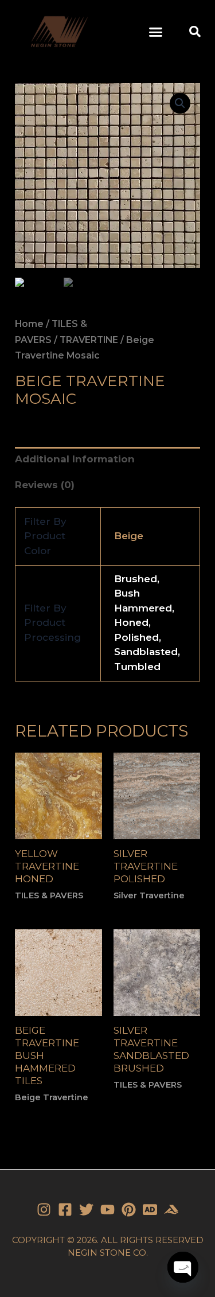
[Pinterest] (129, 1209)
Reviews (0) (45, 484)
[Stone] (150, 1209)
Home (29, 323)
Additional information (75, 459)
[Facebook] (65, 1209)
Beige (128, 536)
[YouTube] (107, 1209)
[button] (155, 31)
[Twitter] (86, 1209)
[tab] (107, 459)
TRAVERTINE (89, 339)
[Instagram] (44, 1209)
